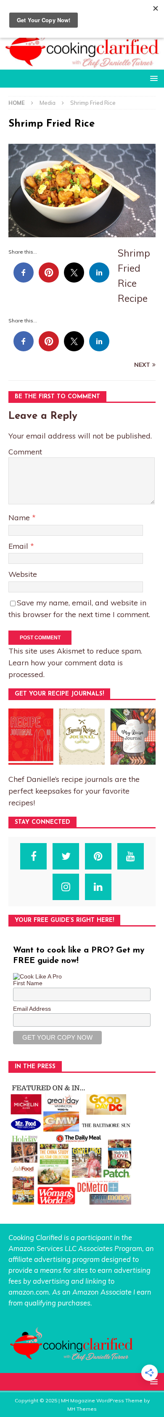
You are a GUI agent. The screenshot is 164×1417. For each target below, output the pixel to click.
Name (20, 517)
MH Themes (82, 1409)
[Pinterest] (98, 856)
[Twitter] (66, 856)
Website (22, 574)
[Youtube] (130, 856)
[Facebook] (33, 856)
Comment (25, 451)
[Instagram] (66, 887)
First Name (27, 983)
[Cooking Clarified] (82, 64)
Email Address (32, 1008)
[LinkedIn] (98, 887)
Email (19, 545)
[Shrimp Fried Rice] (82, 232)
